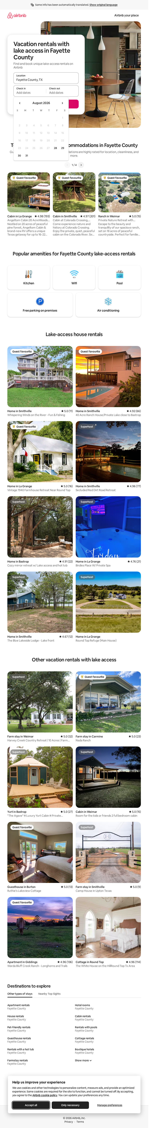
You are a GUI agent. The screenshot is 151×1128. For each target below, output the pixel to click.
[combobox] (46, 80)
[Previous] (67, 165)
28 (55, 148)
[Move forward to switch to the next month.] (62, 103)
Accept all (31, 1105)
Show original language (103, 4)
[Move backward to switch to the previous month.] (20, 103)
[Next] (81, 165)
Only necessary (70, 1105)
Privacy (68, 1121)
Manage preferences (109, 1105)
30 (19, 155)
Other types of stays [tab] (19, 993)
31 (26, 155)
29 (62, 148)
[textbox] (29, 92)
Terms (80, 1121)
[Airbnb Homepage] (16, 15)
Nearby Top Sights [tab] (49, 993)
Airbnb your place (126, 15)
